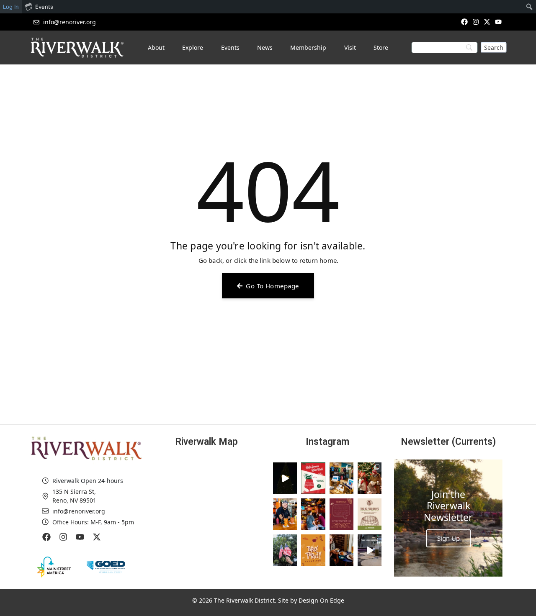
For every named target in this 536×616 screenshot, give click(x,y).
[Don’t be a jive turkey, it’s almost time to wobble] (341, 514)
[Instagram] (475, 22)
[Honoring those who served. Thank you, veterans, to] (285, 550)
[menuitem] (529, 6)
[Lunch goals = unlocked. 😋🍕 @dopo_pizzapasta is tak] (369, 550)
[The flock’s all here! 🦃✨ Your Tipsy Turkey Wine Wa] (313, 550)
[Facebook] (464, 22)
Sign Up (448, 538)
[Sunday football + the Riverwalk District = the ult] (313, 514)
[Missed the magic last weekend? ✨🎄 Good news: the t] (285, 478)
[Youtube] (498, 22)
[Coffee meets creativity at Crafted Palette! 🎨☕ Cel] (341, 550)
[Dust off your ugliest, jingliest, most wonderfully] (313, 478)
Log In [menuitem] (11, 6)
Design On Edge (321, 600)
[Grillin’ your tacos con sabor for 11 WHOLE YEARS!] (285, 514)
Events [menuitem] (44, 6)
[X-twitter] (487, 22)
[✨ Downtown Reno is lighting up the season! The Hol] (369, 478)
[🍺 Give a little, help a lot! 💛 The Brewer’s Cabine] (369, 514)
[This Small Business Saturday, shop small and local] (341, 478)
